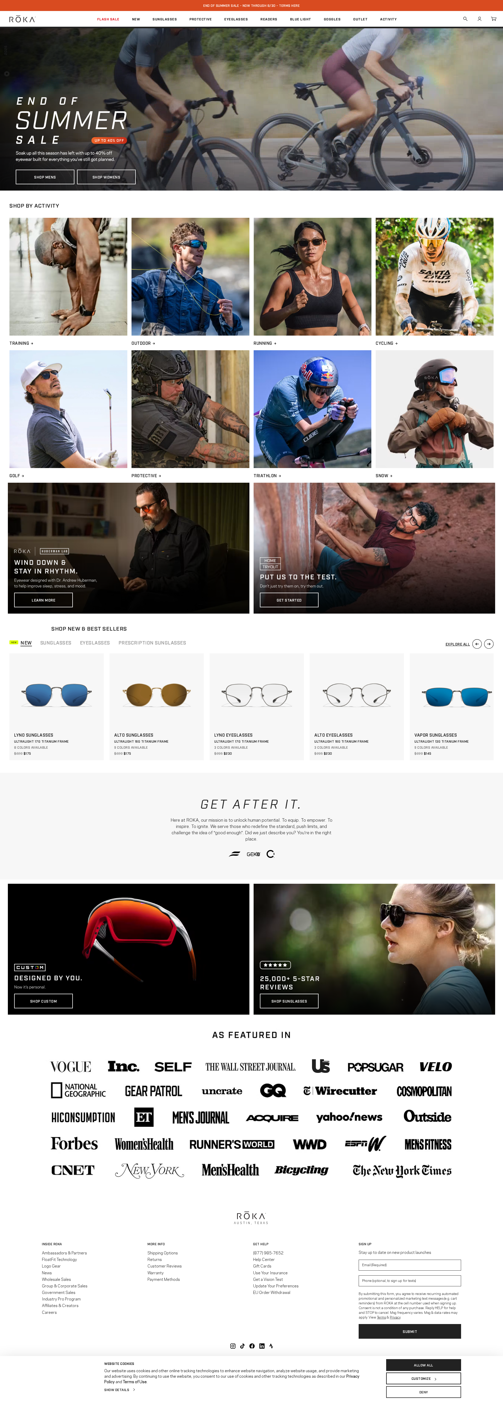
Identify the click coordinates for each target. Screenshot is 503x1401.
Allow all (423, 1365)
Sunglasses (164, 19)
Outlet (360, 19)
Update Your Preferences (276, 1285)
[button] (20, 642)
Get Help (261, 1244)
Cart (493, 19)
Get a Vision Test (268, 1279)
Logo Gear (51, 1266)
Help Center (264, 1259)
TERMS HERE (289, 5)
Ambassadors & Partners (64, 1252)
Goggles (332, 19)
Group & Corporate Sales (65, 1285)
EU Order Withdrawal (271, 1292)
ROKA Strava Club (271, 1346)
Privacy (395, 1317)
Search (465, 19)
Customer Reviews (164, 1266)
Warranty (155, 1272)
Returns (154, 1259)
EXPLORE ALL (458, 644)
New (136, 19)
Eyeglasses (236, 19)
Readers (268, 19)
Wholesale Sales (56, 1279)
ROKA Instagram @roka (233, 1346)
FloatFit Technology (59, 1259)
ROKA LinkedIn (262, 1346)
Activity (388, 19)
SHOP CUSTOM (43, 1001)
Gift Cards (262, 1266)
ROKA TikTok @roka (242, 1346)
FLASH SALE (108, 19)
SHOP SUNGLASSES (289, 1001)
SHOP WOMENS (106, 177)
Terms (381, 1317)
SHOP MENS (45, 177)
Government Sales (58, 1292)
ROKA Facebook (252, 1346)
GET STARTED (289, 600)
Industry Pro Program (61, 1299)
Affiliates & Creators (60, 1305)
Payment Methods (163, 1279)
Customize (421, 1378)
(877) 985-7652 (268, 1252)
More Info (156, 1244)
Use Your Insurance (270, 1272)
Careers (49, 1312)
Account (479, 19)
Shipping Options (162, 1252)
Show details (116, 1389)
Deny (423, 1392)
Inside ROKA (52, 1244)
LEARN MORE (43, 600)
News (47, 1272)
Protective (200, 19)
